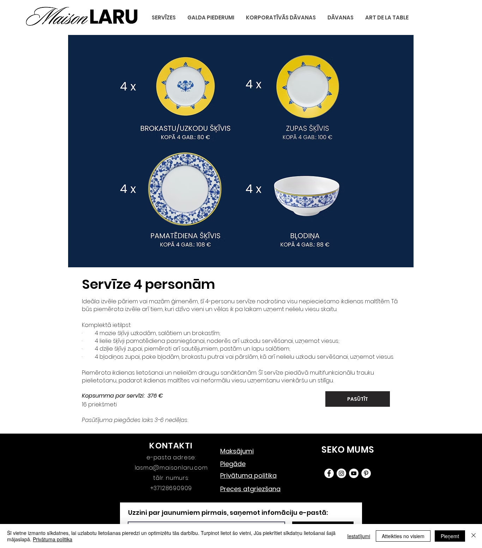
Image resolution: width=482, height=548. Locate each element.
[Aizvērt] (473, 536)
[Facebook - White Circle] (329, 473)
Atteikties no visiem (403, 536)
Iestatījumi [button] (358, 536)
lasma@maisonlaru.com (171, 468)
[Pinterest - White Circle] (366, 473)
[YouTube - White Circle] (354, 473)
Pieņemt (450, 536)
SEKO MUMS (347, 449)
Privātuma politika (52, 539)
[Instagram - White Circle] (341, 473)
